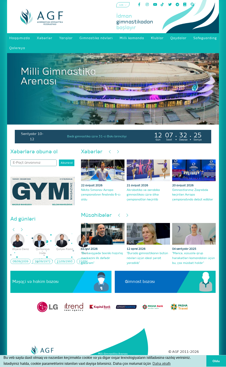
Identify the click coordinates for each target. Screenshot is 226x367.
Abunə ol (67, 162)
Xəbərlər (91, 151)
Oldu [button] (216, 361)
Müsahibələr (96, 215)
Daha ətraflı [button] (162, 363)
